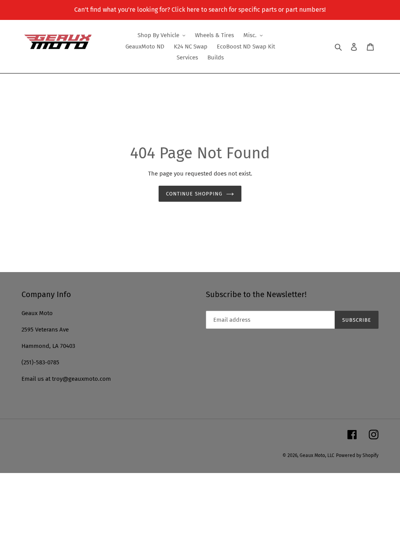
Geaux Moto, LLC (317, 455)
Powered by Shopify (357, 455)
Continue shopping (194, 194)
